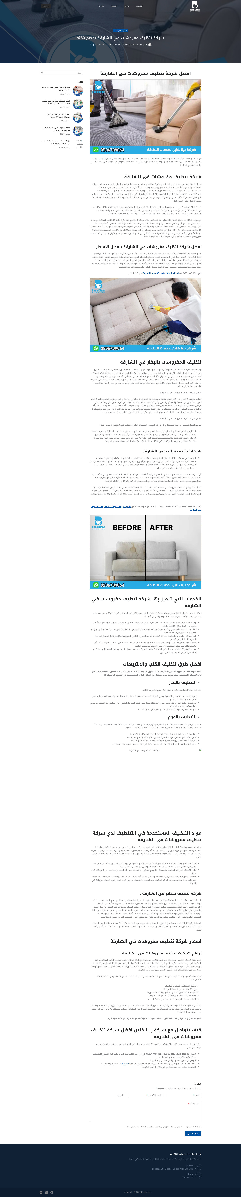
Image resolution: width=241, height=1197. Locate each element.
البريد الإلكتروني (154, 1095)
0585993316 (187, 1177)
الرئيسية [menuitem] (139, 6)
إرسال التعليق (193, 1134)
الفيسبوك (126, 1064)
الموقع (120, 1095)
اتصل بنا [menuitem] (102, 6)
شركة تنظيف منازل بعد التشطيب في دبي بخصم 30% (56, 129)
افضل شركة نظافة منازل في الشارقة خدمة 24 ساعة (58, 115)
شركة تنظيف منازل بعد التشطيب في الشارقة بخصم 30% (56, 142)
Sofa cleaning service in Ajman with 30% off (56, 89)
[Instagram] (41, 1192)
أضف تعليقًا (194, 1104)
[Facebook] (51, 1192)
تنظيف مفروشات (120, 30)
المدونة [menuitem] (114, 6)
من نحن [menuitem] (126, 6)
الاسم (196, 1095)
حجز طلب (46, 6)
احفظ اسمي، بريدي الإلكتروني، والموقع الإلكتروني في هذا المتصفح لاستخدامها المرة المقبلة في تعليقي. (161, 1126)
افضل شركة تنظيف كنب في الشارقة (161, 273)
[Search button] (42, 72)
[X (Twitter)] (46, 1192)
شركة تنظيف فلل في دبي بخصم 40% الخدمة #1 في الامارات (56, 102)
